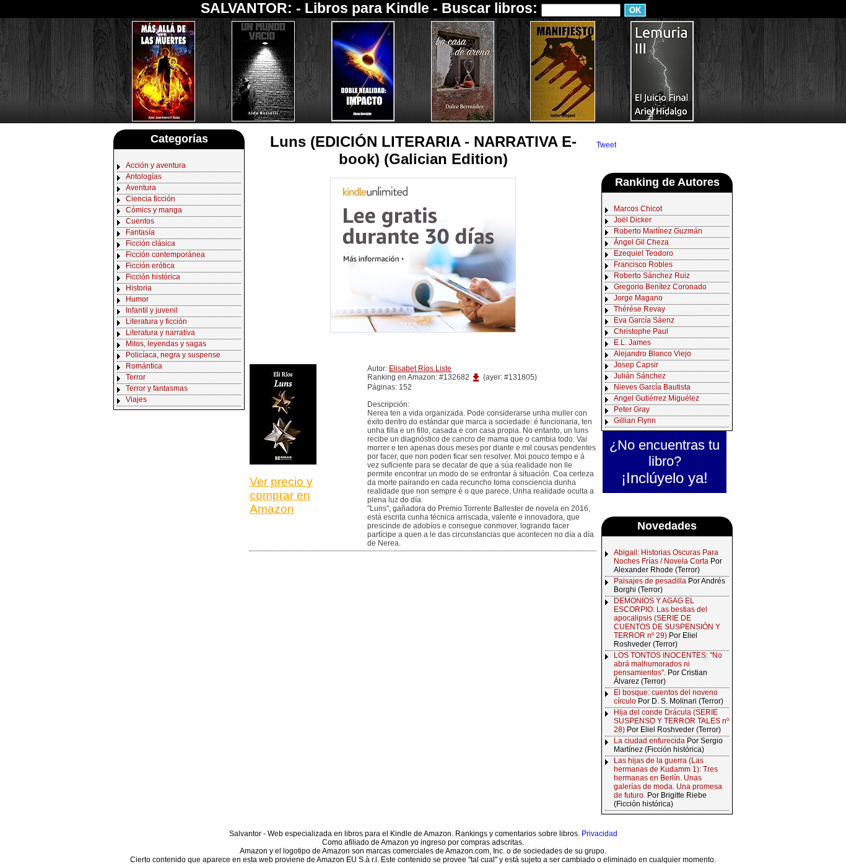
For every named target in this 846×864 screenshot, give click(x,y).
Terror (136, 377)
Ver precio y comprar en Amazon (281, 495)
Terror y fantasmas (157, 388)
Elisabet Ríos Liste (420, 368)
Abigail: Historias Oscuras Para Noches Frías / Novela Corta (666, 556)
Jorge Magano (638, 298)
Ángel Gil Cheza (641, 242)
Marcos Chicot (638, 208)
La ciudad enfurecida (649, 740)
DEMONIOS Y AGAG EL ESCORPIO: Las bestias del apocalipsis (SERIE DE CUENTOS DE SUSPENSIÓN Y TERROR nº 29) (667, 618)
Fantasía (140, 232)
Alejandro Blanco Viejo (652, 353)
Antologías (144, 176)
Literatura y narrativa (160, 332)
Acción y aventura (156, 165)
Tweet (606, 145)
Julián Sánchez (640, 376)
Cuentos (140, 221)
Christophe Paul (641, 331)
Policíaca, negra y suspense (173, 355)
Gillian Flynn (635, 420)
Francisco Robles (643, 264)
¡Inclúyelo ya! (664, 477)
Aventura (141, 187)
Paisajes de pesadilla (650, 581)
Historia (139, 288)
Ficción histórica (153, 277)
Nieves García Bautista (652, 387)
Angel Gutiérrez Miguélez (656, 398)
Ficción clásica (150, 243)
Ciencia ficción (150, 198)
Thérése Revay (639, 309)
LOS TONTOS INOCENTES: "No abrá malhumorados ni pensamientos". (668, 664)
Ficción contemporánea (165, 254)
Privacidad (599, 833)
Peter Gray (632, 409)
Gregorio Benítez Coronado (660, 286)
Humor (137, 299)
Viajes (136, 399)
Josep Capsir (636, 364)
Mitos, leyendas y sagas (166, 343)
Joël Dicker (633, 220)
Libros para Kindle (367, 8)
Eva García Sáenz (644, 320)
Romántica (144, 366)
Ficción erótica (150, 265)
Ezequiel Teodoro (643, 253)
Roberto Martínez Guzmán (658, 231)
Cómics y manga (154, 210)
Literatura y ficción (156, 321)
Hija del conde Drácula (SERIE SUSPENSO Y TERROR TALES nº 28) (671, 721)
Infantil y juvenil (152, 310)
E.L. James (632, 342)
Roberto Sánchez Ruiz (652, 275)
